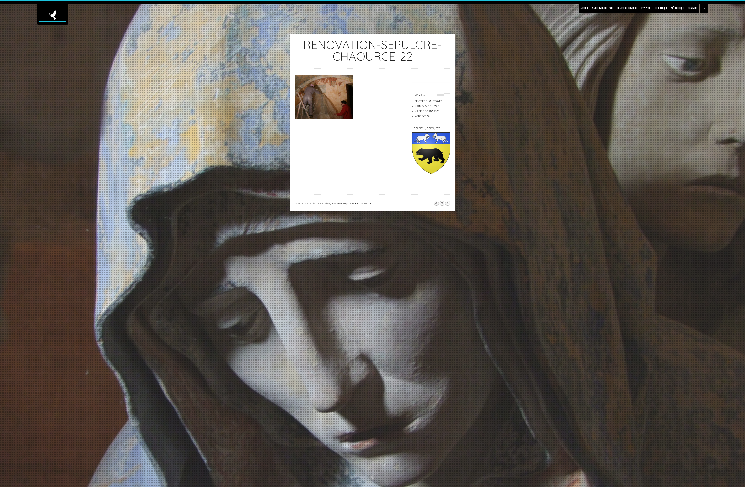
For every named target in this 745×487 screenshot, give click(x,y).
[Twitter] (436, 203)
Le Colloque (661, 8)
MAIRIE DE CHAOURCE (427, 111)
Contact (692, 8)
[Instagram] (447, 203)
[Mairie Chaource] (431, 173)
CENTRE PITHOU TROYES (428, 101)
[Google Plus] (441, 203)
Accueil (584, 8)
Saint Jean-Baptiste (602, 8)
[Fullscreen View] (704, 6)
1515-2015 (646, 8)
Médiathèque (677, 8)
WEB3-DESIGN (422, 116)
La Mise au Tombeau (627, 8)
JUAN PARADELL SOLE (427, 106)
